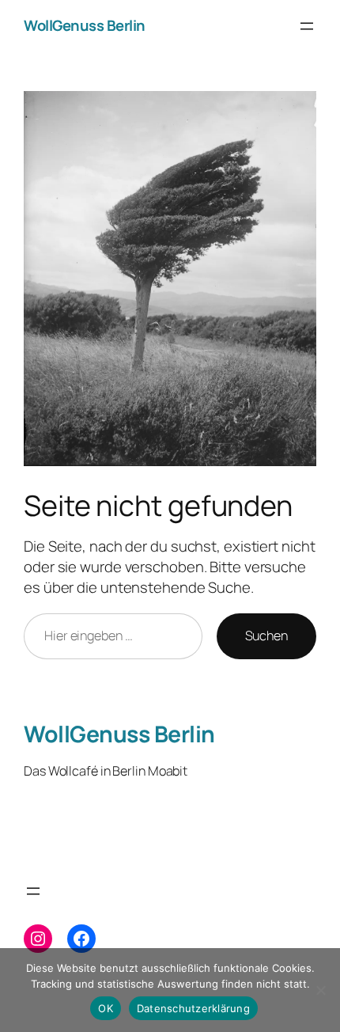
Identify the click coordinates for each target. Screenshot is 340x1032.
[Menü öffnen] (306, 26)
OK (105, 1008)
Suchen (266, 635)
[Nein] (320, 990)
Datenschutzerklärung (193, 1008)
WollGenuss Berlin (84, 25)
